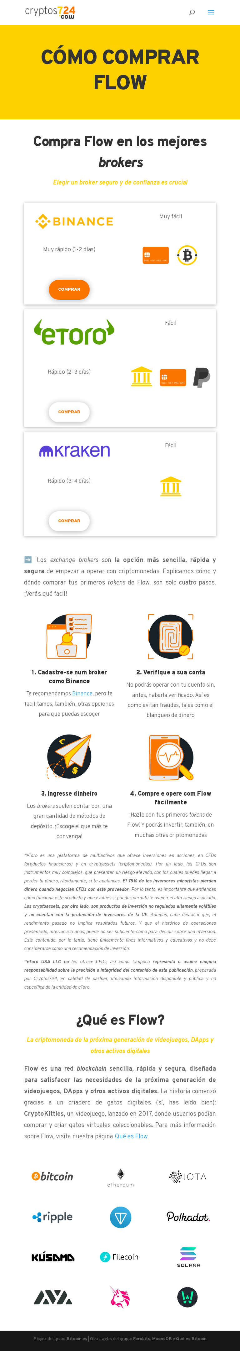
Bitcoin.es (77, 1339)
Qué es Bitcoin (191, 1339)
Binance (82, 694)
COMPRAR (69, 289)
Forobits (141, 1339)
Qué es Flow (131, 1137)
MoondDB (162, 1339)
